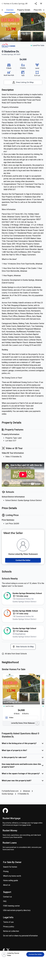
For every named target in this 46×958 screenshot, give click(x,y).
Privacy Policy (8, 927)
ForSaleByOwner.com (10, 791)
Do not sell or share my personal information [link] (20, 936)
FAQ (4, 901)
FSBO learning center (11, 906)
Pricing (5, 871)
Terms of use (8, 922)
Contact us (7, 897)
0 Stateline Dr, (13, 700)
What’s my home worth (12, 876)
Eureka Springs (7, 794)
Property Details (23, 10)
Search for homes (10, 867)
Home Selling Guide (10, 880)
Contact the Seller (23, 560)
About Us (6, 885)
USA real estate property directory (16, 910)
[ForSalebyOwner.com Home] (8, 45)
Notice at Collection (11, 931)
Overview (10, 10)
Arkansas (26, 791)
